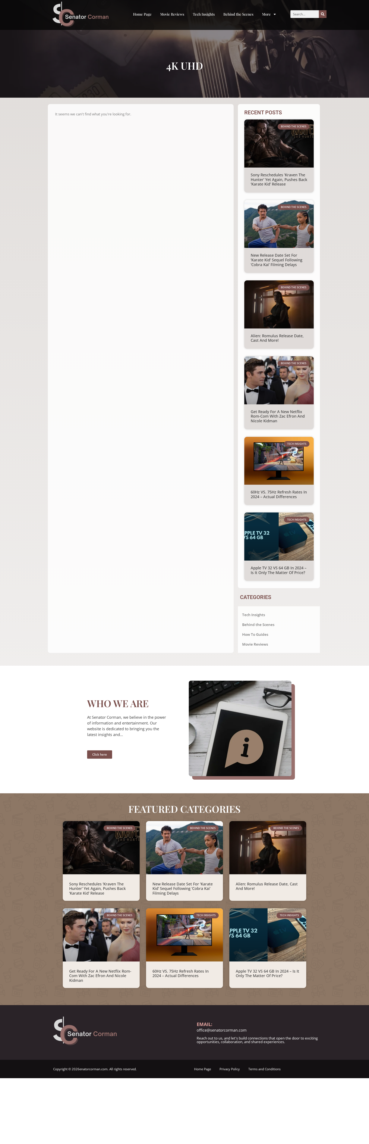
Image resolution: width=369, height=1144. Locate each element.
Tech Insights (204, 14)
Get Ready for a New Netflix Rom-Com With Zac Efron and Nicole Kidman (278, 416)
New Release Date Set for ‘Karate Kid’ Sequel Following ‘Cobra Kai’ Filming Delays (276, 260)
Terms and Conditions (264, 1069)
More (266, 14)
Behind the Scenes (238, 14)
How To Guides (255, 634)
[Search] (323, 14)
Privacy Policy (230, 1069)
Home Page (142, 14)
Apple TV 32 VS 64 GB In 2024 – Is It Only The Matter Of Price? (278, 570)
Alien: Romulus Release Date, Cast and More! (277, 338)
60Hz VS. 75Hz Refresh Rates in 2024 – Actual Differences (279, 494)
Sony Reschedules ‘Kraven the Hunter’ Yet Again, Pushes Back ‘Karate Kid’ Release (279, 179)
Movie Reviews (172, 14)
